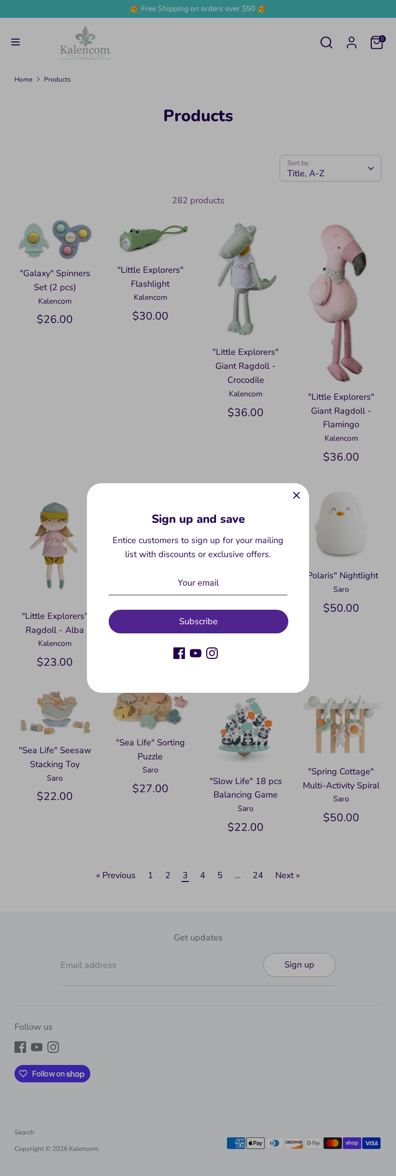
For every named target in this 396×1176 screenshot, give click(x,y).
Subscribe (198, 621)
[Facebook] (179, 653)
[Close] (296, 495)
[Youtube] (195, 653)
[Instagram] (212, 653)
